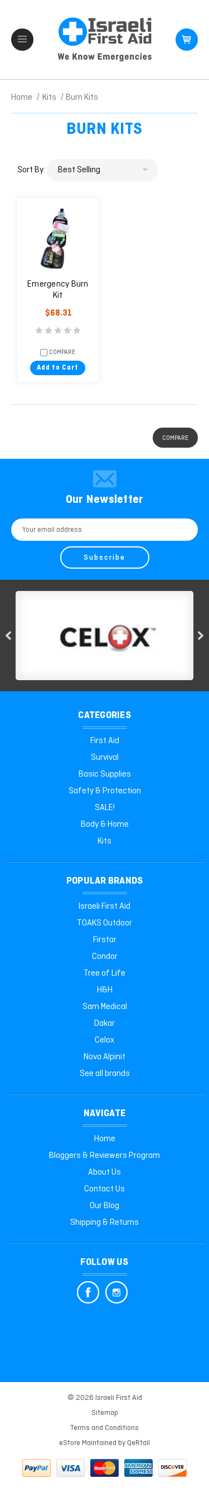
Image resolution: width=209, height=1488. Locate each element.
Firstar (104, 940)
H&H (105, 990)
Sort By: (31, 170)
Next (200, 636)
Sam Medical (104, 1006)
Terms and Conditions (104, 1428)
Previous (8, 636)
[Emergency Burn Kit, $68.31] (58, 239)
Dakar (104, 1023)
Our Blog (104, 1205)
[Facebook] (88, 1292)
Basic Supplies (105, 774)
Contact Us (104, 1189)
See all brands (105, 1073)
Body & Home (105, 824)
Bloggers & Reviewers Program (104, 1155)
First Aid (104, 741)
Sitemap (104, 1413)
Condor (105, 956)
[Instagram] (116, 1292)
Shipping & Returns (104, 1222)
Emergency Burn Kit (58, 290)
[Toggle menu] (22, 39)
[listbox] (102, 170)
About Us (104, 1172)
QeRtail (138, 1443)
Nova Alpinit (104, 1057)
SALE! (105, 807)
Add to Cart (58, 367)
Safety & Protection (105, 791)
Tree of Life (104, 973)
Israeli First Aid (104, 906)
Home (104, 1139)
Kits (104, 841)
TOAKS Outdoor (104, 923)
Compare (61, 352)
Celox (104, 1040)
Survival (105, 757)
